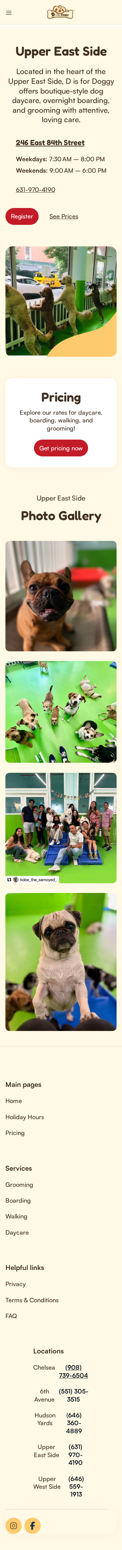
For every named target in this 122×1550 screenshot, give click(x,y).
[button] (8, 12)
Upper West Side (47, 1482)
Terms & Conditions (32, 1300)
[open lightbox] (61, 596)
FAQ (11, 1315)
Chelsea (44, 1367)
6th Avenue (44, 1395)
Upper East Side (46, 1450)
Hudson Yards (45, 1418)
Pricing (15, 1132)
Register (22, 216)
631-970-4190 (35, 189)
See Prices (63, 216)
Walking (16, 1216)
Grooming (19, 1184)
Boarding (18, 1200)
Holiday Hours (24, 1117)
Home (13, 1100)
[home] (61, 12)
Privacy (15, 1283)
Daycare (17, 1232)
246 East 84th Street (50, 142)
